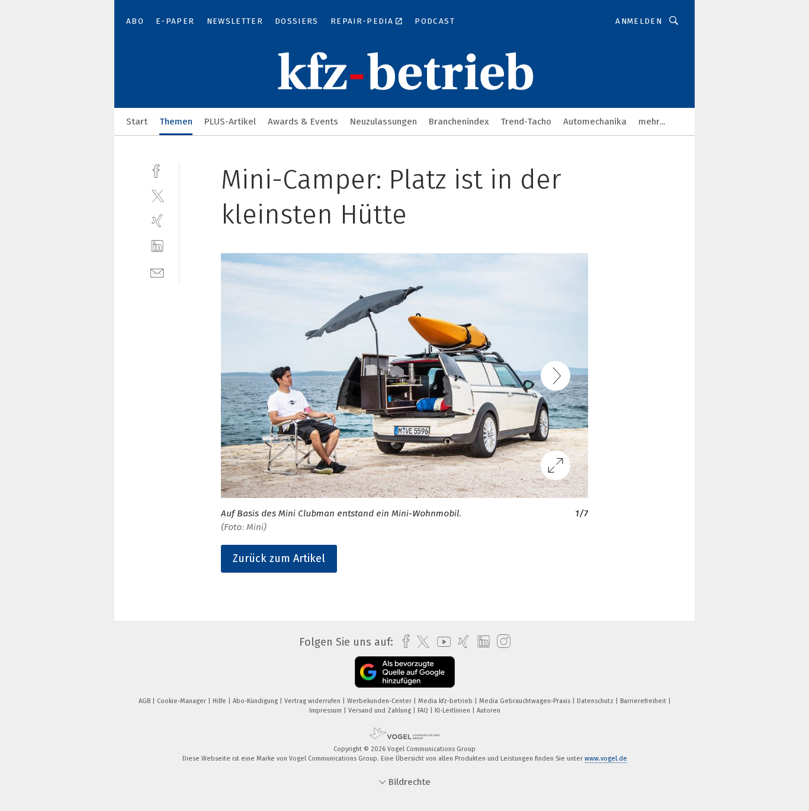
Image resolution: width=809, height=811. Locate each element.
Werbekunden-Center (380, 701)
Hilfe (220, 701)
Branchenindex (459, 121)
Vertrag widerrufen (313, 701)
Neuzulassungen (383, 121)
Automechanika (595, 121)
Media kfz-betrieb (446, 701)
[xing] (157, 220)
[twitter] (157, 195)
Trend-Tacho (525, 121)
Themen (175, 121)
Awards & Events (303, 121)
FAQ (424, 710)
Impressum (326, 710)
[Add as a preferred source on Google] (405, 672)
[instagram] (501, 641)
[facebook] (157, 169)
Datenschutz (596, 701)
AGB (145, 701)
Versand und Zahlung (380, 710)
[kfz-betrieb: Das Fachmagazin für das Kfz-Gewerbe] (136, 120)
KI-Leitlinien (453, 710)
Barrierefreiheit (644, 701)
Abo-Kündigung (256, 701)
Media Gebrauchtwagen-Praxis (525, 701)
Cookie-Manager (182, 701)
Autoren (488, 710)
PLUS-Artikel (230, 121)
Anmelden (638, 21)
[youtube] (441, 641)
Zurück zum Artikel (279, 558)
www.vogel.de (606, 758)
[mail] (157, 271)
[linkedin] (157, 246)
